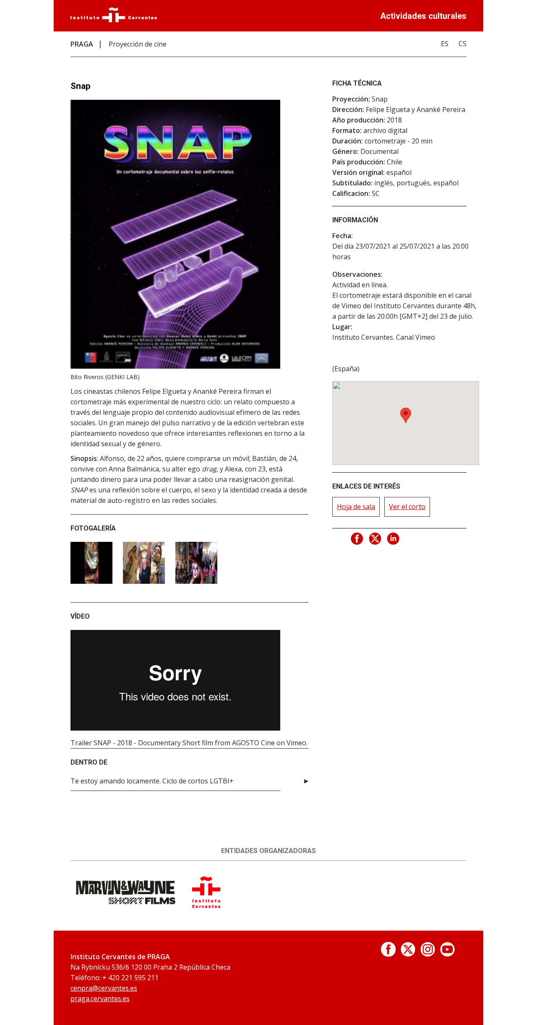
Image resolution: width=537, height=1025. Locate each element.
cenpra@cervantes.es (103, 988)
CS (463, 43)
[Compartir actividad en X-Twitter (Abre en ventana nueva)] (375, 539)
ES (444, 43)
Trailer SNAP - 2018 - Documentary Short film (141, 742)
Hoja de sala (356, 506)
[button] (405, 415)
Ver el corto (407, 506)
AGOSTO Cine (253, 742)
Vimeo (296, 742)
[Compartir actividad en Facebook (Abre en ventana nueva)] (357, 539)
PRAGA (81, 44)
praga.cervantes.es (100, 998)
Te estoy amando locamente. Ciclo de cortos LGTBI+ (152, 781)
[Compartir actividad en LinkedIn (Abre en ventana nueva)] (393, 539)
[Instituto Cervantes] (113, 19)
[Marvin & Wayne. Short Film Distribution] (126, 905)
